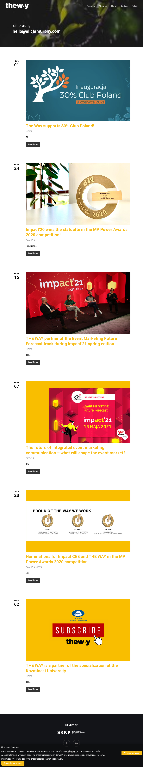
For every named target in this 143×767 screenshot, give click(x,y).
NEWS (29, 131)
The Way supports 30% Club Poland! (60, 125)
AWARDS (30, 240)
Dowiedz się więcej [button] (13, 763)
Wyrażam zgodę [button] (131, 753)
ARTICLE (30, 458)
